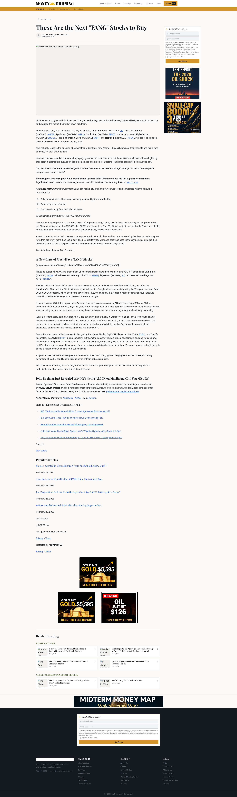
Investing (127, 3)
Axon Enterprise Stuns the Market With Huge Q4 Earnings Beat (71, 424)
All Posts (149, 3)
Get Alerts (182, 61)
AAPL (81, 134)
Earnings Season (65, 9)
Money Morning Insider (129, 777)
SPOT (62, 338)
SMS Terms (191, 52)
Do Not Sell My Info (170, 780)
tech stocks (41, 450)
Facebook (68, 398)
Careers (123, 766)
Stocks (117, 3)
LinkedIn (91, 398)
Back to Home (45, 19)
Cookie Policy (168, 777)
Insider (170, 3)
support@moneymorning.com (61, 771)
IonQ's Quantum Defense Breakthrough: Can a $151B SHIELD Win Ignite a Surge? (81, 437)
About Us (124, 763)
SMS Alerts (124, 780)
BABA (95, 275)
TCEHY (46, 279)
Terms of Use (168, 766)
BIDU (50, 275)
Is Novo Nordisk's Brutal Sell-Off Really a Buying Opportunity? (68, 505)
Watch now (132, 182)
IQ (123, 275)
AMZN (50, 134)
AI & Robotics (51, 9)
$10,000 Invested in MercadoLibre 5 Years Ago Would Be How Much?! (75, 411)
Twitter (78, 398)
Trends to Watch (105, 3)
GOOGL (51, 138)
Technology (138, 3)
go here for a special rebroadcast (122, 391)
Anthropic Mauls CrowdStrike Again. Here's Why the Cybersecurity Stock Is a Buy (80, 431)
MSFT (96, 138)
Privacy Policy (181, 52)
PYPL (142, 334)
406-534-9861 (41, 771)
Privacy (39, 538)
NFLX (112, 134)
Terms (48, 538)
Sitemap (166, 784)
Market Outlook (79, 9)
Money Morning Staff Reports (61, 675)
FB (121, 130)
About (159, 3)
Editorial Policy (126, 770)
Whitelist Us (167, 770)
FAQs (165, 763)
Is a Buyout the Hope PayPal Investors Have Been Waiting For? (71, 418)
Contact (123, 784)
